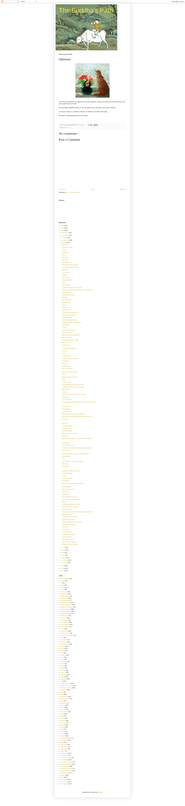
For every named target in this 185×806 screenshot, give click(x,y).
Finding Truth (66, 529)
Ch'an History (64, 620)
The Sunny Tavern (65, 757)
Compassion (65, 345)
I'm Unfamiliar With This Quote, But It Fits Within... (76, 454)
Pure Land (63, 722)
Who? (63, 255)
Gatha (62, 657)
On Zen (64, 250)
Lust (63, 459)
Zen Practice (64, 781)
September (65, 240)
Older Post (123, 189)
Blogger (100, 792)
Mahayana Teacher (66, 688)
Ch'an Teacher (64, 626)
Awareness (63, 592)
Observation (65, 389)
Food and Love (66, 406)
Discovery (65, 419)
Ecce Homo (63, 639)
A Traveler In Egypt (67, 426)
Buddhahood (66, 325)
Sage (61, 729)
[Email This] (89, 125)
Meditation (63, 690)
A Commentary (66, 356)
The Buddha (65, 252)
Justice (62, 677)
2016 (62, 230)
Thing (63, 374)
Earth (61, 637)
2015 (62, 565)
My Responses (66, 487)
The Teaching (66, 450)
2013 (62, 571)
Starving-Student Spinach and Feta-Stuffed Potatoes (77, 438)
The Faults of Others (68, 539)
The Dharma (64, 755)
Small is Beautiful (67, 280)
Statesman (63, 744)
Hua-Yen (63, 670)
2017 (62, 228)
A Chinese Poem (67, 382)
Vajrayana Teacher (65, 771)
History (62, 668)
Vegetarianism (64, 773)
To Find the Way (66, 537)
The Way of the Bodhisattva (70, 312)
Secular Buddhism (65, 738)
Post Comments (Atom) (73, 192)
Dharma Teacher (65, 633)
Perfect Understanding (68, 315)
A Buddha (65, 245)
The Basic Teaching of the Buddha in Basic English (77, 448)
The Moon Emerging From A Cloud (72, 287)
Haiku (62, 659)
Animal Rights (64, 578)
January (64, 562)
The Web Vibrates (67, 509)
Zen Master (63, 779)
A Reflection (65, 361)
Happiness (63, 661)
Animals (62, 581)
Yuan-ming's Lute (67, 478)
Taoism (62, 751)
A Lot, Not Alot (66, 411)
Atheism (62, 587)
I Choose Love (66, 277)
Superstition (63, 749)
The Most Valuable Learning (70, 507)
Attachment (65, 307)
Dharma (64, 305)
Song (61, 742)
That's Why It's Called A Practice (71, 504)
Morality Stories (64, 698)
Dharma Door (66, 302)
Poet (61, 716)
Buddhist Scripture (65, 611)
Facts (63, 282)
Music (62, 701)
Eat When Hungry (67, 473)
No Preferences (66, 262)
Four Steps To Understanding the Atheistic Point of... (77, 416)
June (63, 550)
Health (62, 664)
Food (61, 653)
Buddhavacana (64, 600)
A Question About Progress (70, 320)
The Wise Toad (66, 428)
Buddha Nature (66, 456)
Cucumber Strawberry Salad (70, 340)
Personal (63, 709)
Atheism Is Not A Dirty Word (70, 544)
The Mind (64, 492)
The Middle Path (67, 532)
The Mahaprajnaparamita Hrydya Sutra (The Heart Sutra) (78, 402)
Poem (62, 714)
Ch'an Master (64, 622)
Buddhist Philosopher (66, 607)
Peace (62, 707)
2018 (62, 225)
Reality (62, 725)
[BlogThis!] (91, 125)
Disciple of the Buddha (67, 635)
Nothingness (65, 443)
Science (62, 736)
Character (65, 527)
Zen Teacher (64, 784)
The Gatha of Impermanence (70, 265)
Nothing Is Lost (66, 342)
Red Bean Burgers (67, 247)
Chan (63, 353)
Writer (62, 777)
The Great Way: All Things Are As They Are (74, 394)
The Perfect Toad (67, 431)
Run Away (65, 260)
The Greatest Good (67, 332)
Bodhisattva (63, 594)
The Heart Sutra (66, 399)
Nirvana (62, 705)
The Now (64, 351)
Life (61, 681)
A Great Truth (66, 494)
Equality (62, 646)
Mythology (63, 703)
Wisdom (62, 775)
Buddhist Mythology (66, 605)
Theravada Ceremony (66, 762)
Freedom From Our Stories (69, 433)
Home (93, 189)
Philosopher (63, 712)
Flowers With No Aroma (69, 524)
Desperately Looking (68, 295)
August (64, 242)
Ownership (65, 464)
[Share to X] (93, 125)
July (63, 547)
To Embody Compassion (69, 348)
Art (61, 583)
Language (63, 679)
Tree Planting (66, 285)
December (65, 232)
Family (62, 650)
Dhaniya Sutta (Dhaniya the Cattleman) (73, 414)
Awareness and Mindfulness (70, 358)
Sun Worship (65, 272)
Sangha (62, 731)
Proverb (62, 720)
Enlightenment (64, 644)
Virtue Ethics (65, 481)
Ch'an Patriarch (64, 624)
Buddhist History (67, 514)
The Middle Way (66, 300)
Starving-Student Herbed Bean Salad (73, 384)
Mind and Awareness (68, 489)
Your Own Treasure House (69, 372)
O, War (64, 476)
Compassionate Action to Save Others (73, 387)
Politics (62, 718)
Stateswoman (64, 747)
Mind (61, 694)
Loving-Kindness (65, 683)
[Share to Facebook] (95, 125)
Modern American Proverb (69, 377)
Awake (62, 589)
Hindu (62, 666)
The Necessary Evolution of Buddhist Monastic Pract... (77, 512)
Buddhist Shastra (65, 613)
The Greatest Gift (67, 337)
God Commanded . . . (68, 368)
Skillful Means (66, 310)
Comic (62, 629)
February (65, 560)
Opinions (64, 363)
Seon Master (64, 740)
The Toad (64, 423)
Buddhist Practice (65, 609)
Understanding (66, 292)
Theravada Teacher (66, 764)
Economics (63, 642)
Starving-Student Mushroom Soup (72, 522)
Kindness (64, 270)
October (64, 237)
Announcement (66, 366)
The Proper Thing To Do (69, 330)
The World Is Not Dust (68, 519)
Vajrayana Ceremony (66, 768)
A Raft (63, 379)
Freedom (64, 275)
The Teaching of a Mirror (69, 542)
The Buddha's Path (86, 10)
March (64, 557)
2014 (62, 568)
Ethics (62, 648)
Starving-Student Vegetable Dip (71, 335)
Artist (61, 585)
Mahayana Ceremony (66, 685)
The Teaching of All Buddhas (70, 267)
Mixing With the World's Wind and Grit (73, 483)
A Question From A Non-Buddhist (71, 322)
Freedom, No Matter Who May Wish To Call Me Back (77, 290)
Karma (64, 502)
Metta (62, 692)
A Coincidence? (66, 409)
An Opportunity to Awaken (69, 517)
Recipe (62, 727)
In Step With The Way (68, 534)
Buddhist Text (64, 615)
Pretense (64, 436)
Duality (64, 327)
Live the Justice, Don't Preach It (71, 499)
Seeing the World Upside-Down (71, 471)
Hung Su (66, 127)
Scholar (62, 733)
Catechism (63, 618)
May (63, 552)
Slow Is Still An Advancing (69, 497)
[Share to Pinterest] (97, 125)
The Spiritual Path (67, 317)
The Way (64, 297)
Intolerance (63, 674)
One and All (65, 257)
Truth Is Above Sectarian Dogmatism (72, 461)
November (65, 235)
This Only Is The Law (68, 445)
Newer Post (62, 189)
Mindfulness (65, 397)
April (63, 555)
